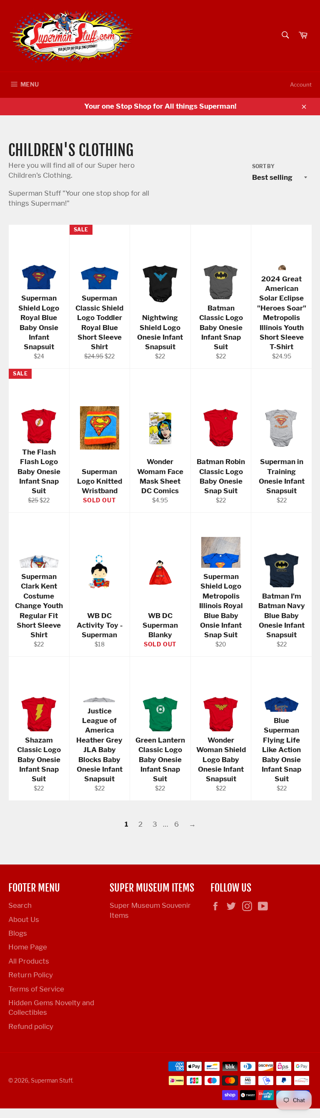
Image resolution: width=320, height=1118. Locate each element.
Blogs (17, 933)
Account (301, 84)
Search (20, 905)
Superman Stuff (51, 1080)
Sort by (263, 166)
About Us (23, 919)
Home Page (27, 947)
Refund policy (30, 1026)
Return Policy (30, 975)
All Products (28, 961)
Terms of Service (36, 989)
